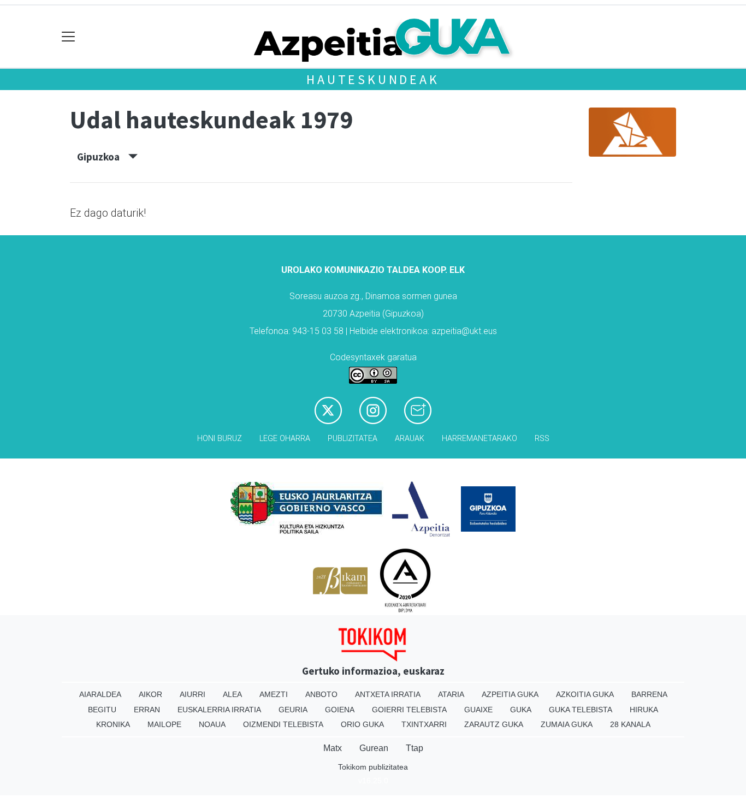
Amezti (273, 694)
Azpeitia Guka (510, 694)
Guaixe (478, 709)
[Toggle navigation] (68, 36)
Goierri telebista (409, 709)
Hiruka (644, 709)
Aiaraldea (100, 694)
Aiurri (192, 694)
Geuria (293, 709)
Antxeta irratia (388, 694)
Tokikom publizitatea (373, 767)
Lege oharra (284, 438)
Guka (520, 709)
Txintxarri (424, 724)
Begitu (102, 709)
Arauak (409, 438)
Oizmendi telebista (283, 724)
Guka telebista (580, 709)
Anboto (321, 694)
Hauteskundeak (372, 79)
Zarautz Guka (493, 724)
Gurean (373, 748)
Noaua (212, 724)
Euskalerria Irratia (219, 709)
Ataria (451, 694)
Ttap (414, 748)
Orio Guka (362, 724)
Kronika (113, 724)
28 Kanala (630, 724)
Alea (232, 694)
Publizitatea (352, 438)
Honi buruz (219, 438)
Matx (332, 748)
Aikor (150, 694)
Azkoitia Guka (585, 694)
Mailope (164, 724)
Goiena (339, 709)
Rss (542, 438)
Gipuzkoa (102, 156)
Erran (147, 709)
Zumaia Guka (567, 724)
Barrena (649, 694)
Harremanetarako (479, 438)
